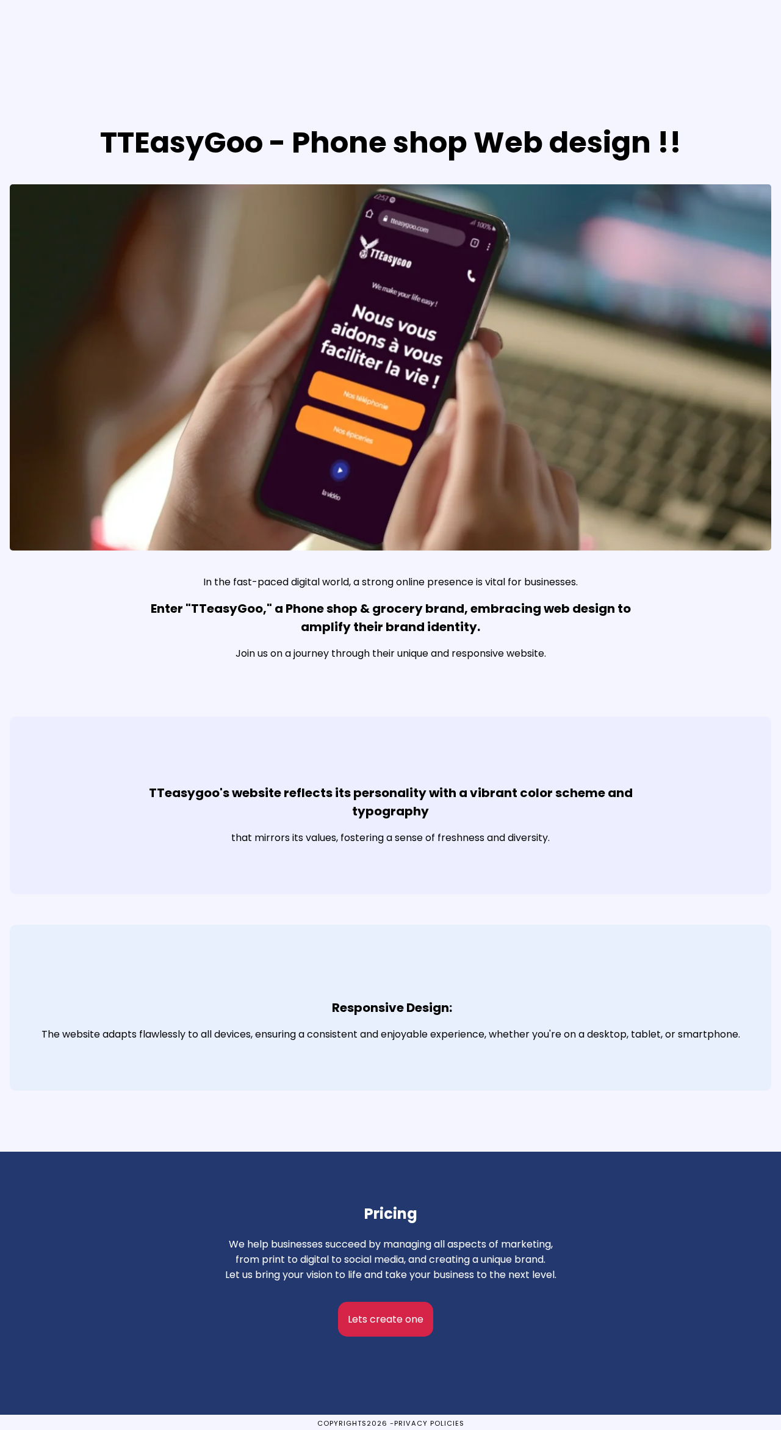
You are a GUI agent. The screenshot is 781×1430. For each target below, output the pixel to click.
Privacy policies (429, 1423)
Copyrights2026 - (355, 1423)
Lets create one (385, 1319)
